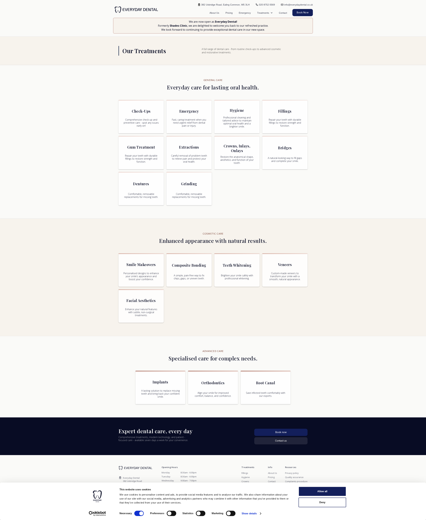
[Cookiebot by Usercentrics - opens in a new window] (97, 513)
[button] (265, 12)
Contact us (281, 440)
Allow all (322, 491)
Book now (281, 432)
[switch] (171, 513)
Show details (249, 513)
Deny (322, 502)
